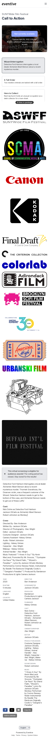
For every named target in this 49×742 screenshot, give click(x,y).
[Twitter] (12, 710)
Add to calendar (10, 715)
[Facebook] (5, 710)
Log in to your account (31, 42)
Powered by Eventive (24, 733)
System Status (33, 735)
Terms (18, 735)
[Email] (18, 710)
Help (13, 735)
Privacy (24, 735)
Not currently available (24, 34)
